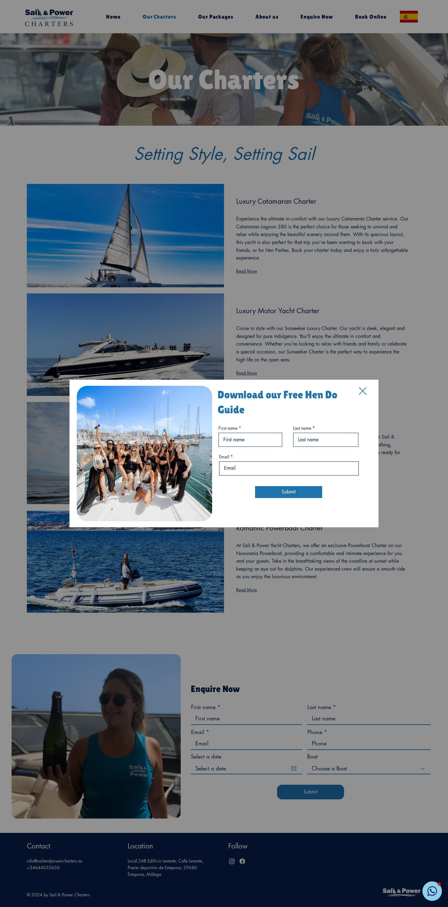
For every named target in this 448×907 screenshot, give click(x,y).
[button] (362, 391)
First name (228, 428)
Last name (302, 428)
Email (224, 457)
